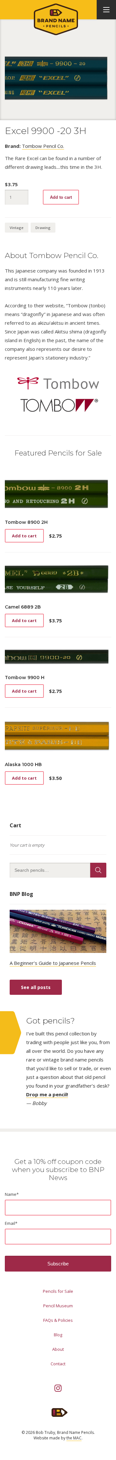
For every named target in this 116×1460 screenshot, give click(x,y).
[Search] (98, 870)
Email (11, 1223)
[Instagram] (58, 1388)
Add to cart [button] (24, 536)
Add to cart (61, 197)
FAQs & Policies (58, 1320)
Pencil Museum (58, 1306)
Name (12, 1194)
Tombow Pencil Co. (43, 146)
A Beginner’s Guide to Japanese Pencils (53, 963)
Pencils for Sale (58, 1291)
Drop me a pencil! (47, 1094)
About (58, 1349)
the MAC (74, 1438)
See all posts (36, 987)
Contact (58, 1364)
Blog (58, 1335)
